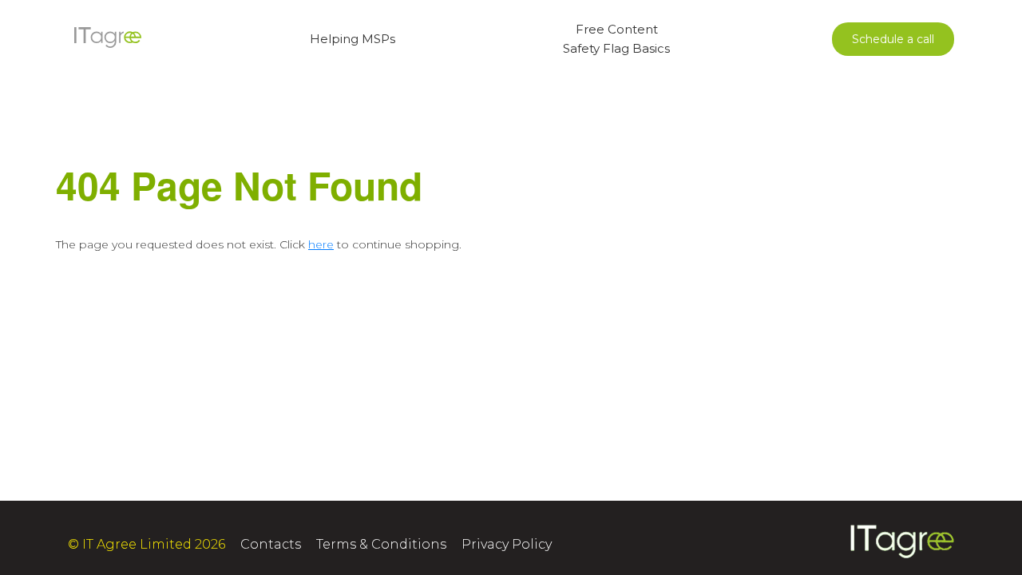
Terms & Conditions (381, 544)
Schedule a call (893, 39)
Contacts (270, 544)
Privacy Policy (506, 544)
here (321, 244)
